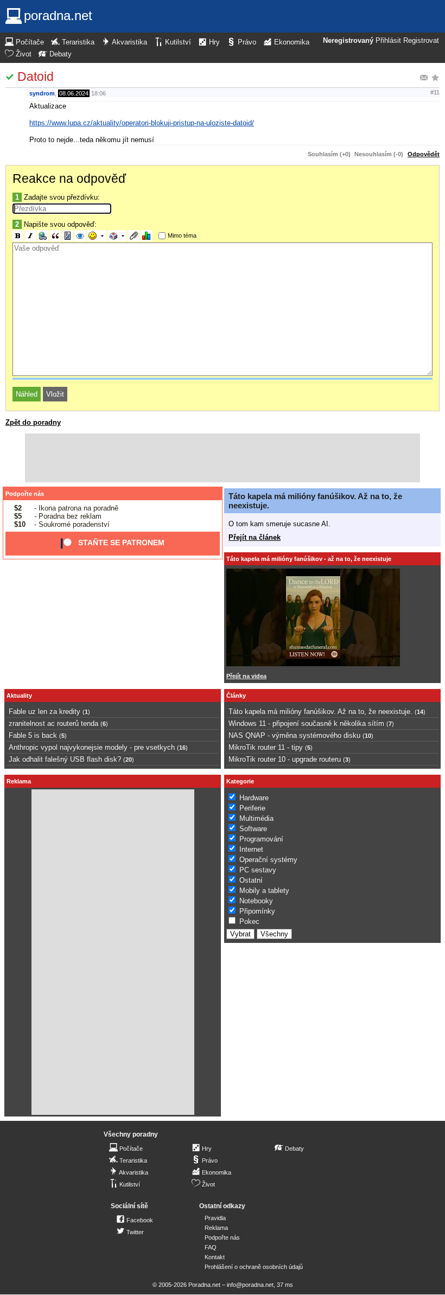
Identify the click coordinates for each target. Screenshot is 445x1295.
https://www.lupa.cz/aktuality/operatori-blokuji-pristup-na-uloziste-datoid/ (141, 123)
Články (236, 695)
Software (253, 829)
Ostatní (251, 880)
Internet (251, 849)
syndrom (42, 93)
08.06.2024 (73, 93)
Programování (261, 839)
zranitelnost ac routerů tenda (53, 723)
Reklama (216, 1227)
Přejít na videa (246, 676)
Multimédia (256, 818)
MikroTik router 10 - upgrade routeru (284, 759)
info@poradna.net (250, 1284)
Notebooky (256, 901)
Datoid (35, 76)
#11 (435, 92)
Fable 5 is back (33, 735)
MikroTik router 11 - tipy (265, 747)
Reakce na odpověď (69, 178)
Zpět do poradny (33, 422)
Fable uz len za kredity (44, 711)
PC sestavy (257, 870)
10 (368, 735)
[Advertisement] (222, 457)
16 (182, 747)
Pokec (249, 921)
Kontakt (215, 1257)
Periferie (252, 808)
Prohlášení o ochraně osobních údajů (254, 1267)
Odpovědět (424, 154)
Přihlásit (388, 40)
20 (128, 759)
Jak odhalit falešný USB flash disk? (65, 759)
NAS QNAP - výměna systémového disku (294, 735)
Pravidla (215, 1218)
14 (420, 712)
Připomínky (257, 911)
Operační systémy (268, 860)
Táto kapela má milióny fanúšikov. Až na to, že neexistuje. (320, 711)
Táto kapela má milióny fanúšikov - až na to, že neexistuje (308, 559)
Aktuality (19, 695)
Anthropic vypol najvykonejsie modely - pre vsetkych (92, 747)
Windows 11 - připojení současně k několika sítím (306, 723)
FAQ (211, 1247)
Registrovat (421, 40)
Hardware (254, 798)
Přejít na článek (254, 537)
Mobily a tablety (264, 890)
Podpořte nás (24, 493)
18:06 (98, 93)
